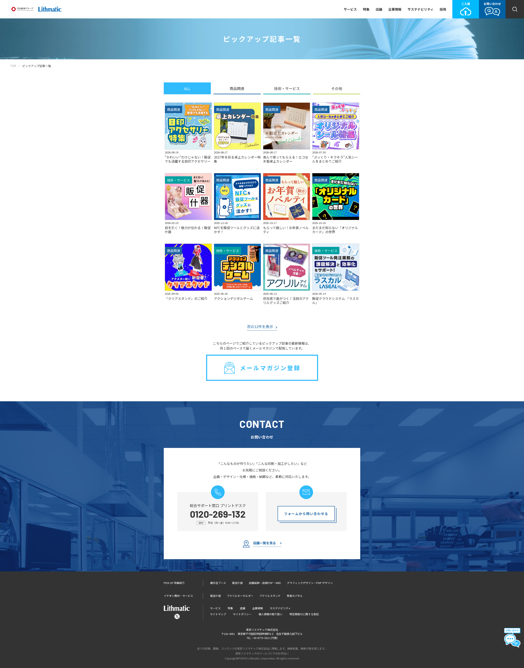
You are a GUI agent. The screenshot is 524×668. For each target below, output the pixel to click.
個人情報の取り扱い (270, 614)
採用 (443, 9)
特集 (366, 9)
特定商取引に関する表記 (304, 614)
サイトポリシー (242, 614)
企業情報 (394, 9)
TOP (13, 66)
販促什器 (237, 583)
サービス (350, 9)
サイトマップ (218, 614)
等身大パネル (295, 596)
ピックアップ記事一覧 (36, 66)
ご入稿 (465, 4)
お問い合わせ (492, 4)
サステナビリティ (421, 9)
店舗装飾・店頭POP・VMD (265, 583)
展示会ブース (218, 583)
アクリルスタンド (270, 596)
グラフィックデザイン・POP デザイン (310, 583)
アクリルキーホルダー (240, 596)
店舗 (379, 9)
